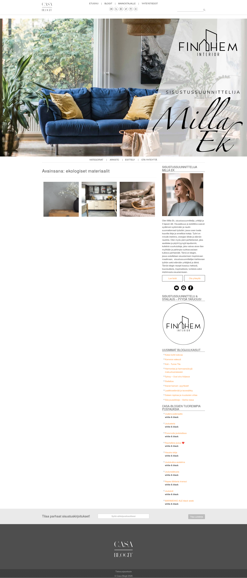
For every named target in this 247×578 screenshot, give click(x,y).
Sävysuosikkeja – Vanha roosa (179, 399)
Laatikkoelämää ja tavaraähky (179, 390)
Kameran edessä (173, 359)
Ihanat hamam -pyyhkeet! (177, 385)
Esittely (130, 159)
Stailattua (169, 381)
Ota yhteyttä (149, 159)
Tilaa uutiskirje (196, 516)
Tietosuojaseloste (123, 571)
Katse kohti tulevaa (174, 354)
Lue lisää (172, 278)
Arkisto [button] (114, 159)
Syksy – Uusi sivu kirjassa (177, 376)
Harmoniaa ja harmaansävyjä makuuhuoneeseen (178, 370)
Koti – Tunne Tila (172, 363)
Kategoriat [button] (96, 159)
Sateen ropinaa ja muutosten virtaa (181, 394)
